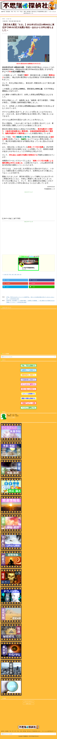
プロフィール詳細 (11, 417)
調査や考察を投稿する (28, 398)
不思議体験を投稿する (28, 379)
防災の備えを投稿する (28, 389)
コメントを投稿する (28, 393)
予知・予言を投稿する (28, 365)
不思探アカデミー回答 (28, 403)
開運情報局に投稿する (28, 375)
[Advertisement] (28, 202)
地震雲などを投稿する (28, 370)
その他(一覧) (5, 274)
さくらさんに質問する (28, 384)
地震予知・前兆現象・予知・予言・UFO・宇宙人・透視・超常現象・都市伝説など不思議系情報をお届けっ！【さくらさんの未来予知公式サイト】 (28, 731)
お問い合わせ (28, 703)
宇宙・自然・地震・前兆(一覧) (15, 274)
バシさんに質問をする (28, 408)
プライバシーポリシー (28, 701)
